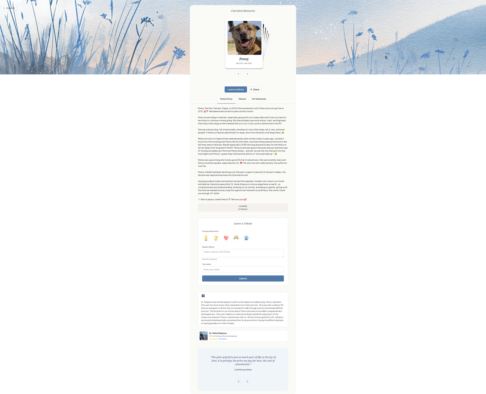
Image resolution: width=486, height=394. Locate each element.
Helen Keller (243, 366)
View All (10, 8)
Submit (243, 278)
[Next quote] (247, 381)
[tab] (226, 99)
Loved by (243, 206)
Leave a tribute (236, 89)
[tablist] (243, 99)
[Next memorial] (247, 74)
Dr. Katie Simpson (218, 333)
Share (256, 89)
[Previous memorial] (238, 74)
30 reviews (222, 339)
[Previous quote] (238, 381)
